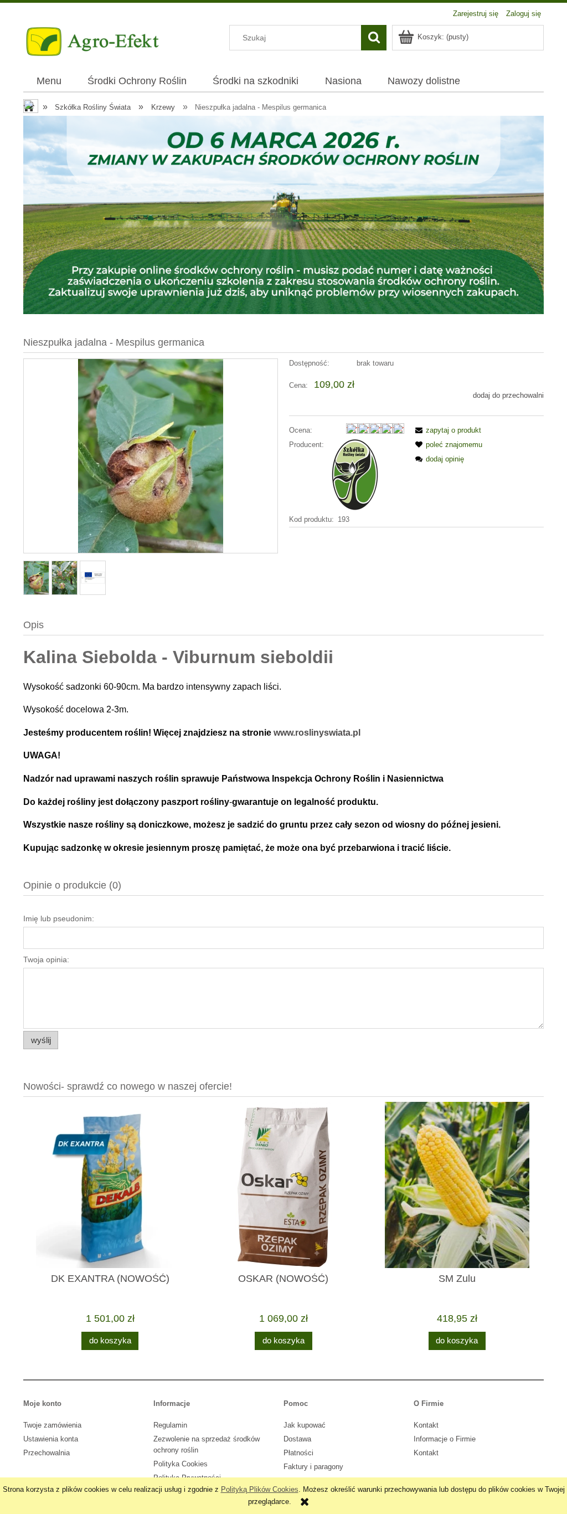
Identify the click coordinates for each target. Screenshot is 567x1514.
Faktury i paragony (313, 1466)
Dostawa (297, 1439)
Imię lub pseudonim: (58, 918)
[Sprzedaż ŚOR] (283, 215)
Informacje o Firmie (445, 1439)
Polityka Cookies (180, 1464)
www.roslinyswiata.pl (317, 732)
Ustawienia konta (50, 1439)
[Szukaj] (373, 37)
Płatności (298, 1453)
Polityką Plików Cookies (259, 1489)
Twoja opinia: (46, 959)
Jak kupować (305, 1425)
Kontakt (426, 1425)
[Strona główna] (93, 40)
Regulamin (170, 1425)
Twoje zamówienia (52, 1425)
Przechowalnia (46, 1453)
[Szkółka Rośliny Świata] (354, 474)
